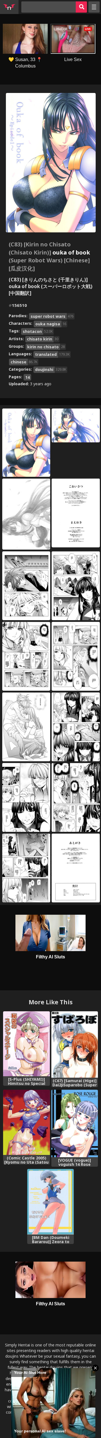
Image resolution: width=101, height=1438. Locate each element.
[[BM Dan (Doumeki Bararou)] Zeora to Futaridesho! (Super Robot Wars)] (50, 1201)
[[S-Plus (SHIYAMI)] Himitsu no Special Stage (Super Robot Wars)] (26, 1044)
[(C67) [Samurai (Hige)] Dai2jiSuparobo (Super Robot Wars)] (74, 1044)
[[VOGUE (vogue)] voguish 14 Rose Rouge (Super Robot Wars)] (74, 1123)
